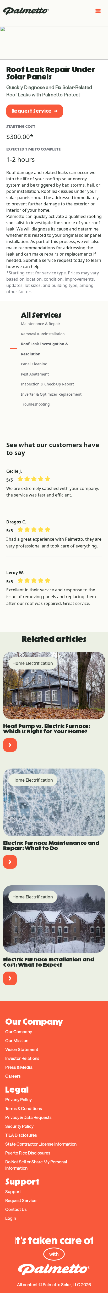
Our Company (18, 1031)
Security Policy (19, 1126)
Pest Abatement (35, 374)
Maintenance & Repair (40, 323)
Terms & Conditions (23, 1108)
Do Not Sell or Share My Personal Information (36, 1164)
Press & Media (19, 1067)
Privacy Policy (18, 1099)
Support (13, 1191)
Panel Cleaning (34, 363)
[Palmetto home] (26, 11)
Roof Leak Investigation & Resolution (44, 348)
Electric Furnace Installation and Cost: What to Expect (48, 962)
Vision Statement (21, 1049)
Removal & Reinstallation (43, 333)
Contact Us (16, 1209)
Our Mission (16, 1040)
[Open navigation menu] (98, 11)
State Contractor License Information (41, 1143)
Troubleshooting (35, 404)
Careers (13, 1075)
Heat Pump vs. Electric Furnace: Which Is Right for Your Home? (46, 729)
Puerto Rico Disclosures (27, 1152)
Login (10, 1218)
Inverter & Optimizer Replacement (51, 394)
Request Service (31, 111)
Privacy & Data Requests (28, 1117)
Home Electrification (33, 663)
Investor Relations (22, 1058)
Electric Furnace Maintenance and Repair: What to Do (51, 845)
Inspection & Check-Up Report (47, 384)
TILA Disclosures (21, 1135)
